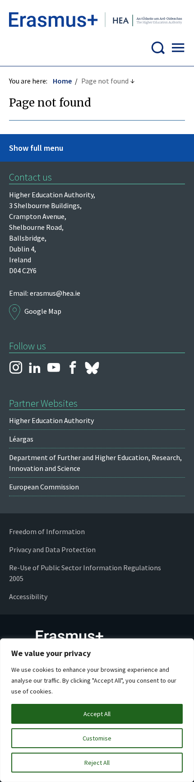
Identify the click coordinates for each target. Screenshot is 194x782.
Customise (97, 738)
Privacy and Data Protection (52, 549)
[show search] (158, 50)
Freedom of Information (47, 531)
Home (62, 80)
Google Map (42, 311)
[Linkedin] (35, 368)
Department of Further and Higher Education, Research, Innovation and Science (95, 463)
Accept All (97, 714)
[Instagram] (16, 368)
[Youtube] (53, 368)
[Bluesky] (92, 368)
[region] (97, 710)
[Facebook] (72, 368)
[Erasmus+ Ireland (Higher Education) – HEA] (97, 22)
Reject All (97, 763)
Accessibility (28, 596)
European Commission (44, 486)
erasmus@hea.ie (55, 293)
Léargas (21, 438)
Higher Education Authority (51, 420)
